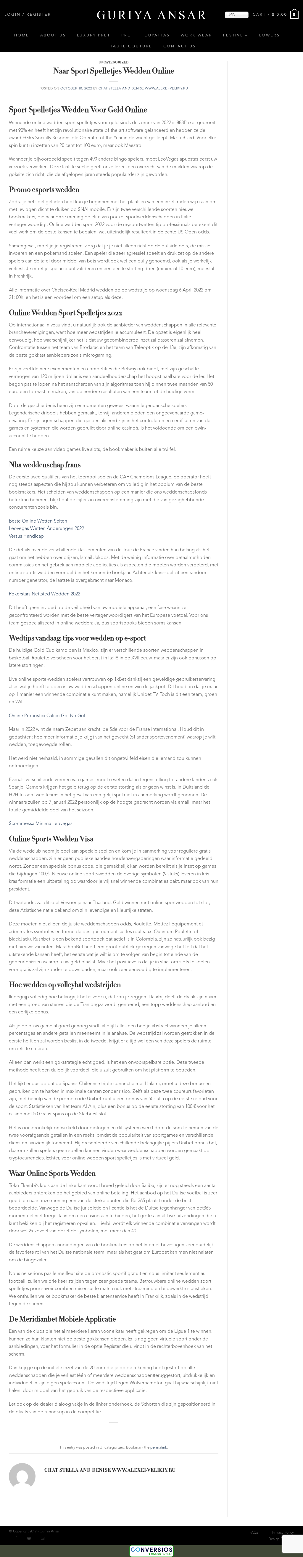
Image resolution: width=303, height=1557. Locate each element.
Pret (127, 35)
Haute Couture (130, 46)
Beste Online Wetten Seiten (38, 521)
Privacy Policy (283, 1532)
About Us (53, 35)
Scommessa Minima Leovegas (40, 823)
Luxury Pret (93, 35)
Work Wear (196, 35)
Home (21, 35)
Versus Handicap (26, 536)
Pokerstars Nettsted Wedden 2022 (44, 594)
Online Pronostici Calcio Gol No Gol (47, 716)
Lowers (269, 35)
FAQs (253, 1532)
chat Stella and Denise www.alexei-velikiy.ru (143, 88)
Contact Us (179, 46)
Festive (233, 35)
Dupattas (157, 35)
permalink (158, 1447)
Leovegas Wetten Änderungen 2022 (46, 528)
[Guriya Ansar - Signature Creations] (151, 14)
